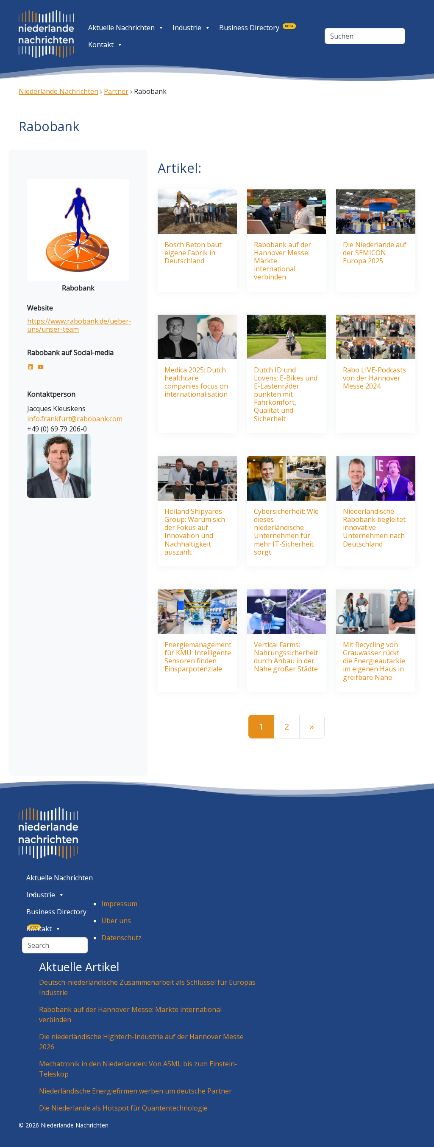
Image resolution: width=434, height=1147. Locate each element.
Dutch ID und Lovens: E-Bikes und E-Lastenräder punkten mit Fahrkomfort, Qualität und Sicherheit (285, 394)
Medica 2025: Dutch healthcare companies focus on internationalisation (196, 382)
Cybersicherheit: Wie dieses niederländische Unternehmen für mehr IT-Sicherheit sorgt (286, 531)
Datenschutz (121, 937)
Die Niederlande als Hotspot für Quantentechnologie (123, 1108)
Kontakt (101, 44)
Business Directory (256, 27)
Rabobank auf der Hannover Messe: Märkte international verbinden (282, 261)
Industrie (186, 27)
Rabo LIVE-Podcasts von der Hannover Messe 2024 (374, 378)
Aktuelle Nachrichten (121, 27)
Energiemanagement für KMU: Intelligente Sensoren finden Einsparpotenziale (197, 657)
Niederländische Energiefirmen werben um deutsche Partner (135, 1091)
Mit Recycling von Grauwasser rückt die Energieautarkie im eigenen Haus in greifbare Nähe (374, 661)
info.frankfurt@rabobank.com (74, 418)
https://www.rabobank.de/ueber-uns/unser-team (79, 325)
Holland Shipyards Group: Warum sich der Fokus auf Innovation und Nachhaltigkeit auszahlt (194, 531)
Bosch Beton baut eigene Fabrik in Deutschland (193, 253)
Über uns (116, 920)
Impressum (119, 903)
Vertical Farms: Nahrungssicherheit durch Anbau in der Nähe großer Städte (286, 657)
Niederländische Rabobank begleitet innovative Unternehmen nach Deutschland (374, 527)
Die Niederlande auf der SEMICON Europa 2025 (374, 253)
